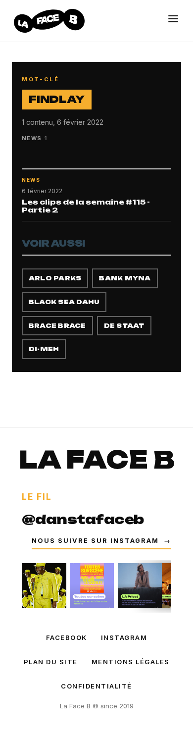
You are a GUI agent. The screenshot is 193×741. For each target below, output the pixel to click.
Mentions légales (131, 662)
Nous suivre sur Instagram (101, 540)
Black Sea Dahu (64, 302)
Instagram (124, 637)
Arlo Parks (55, 278)
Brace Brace (57, 325)
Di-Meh (44, 349)
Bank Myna (124, 278)
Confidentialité (96, 686)
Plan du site (51, 662)
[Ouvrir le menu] (173, 19)
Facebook (66, 637)
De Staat (124, 325)
